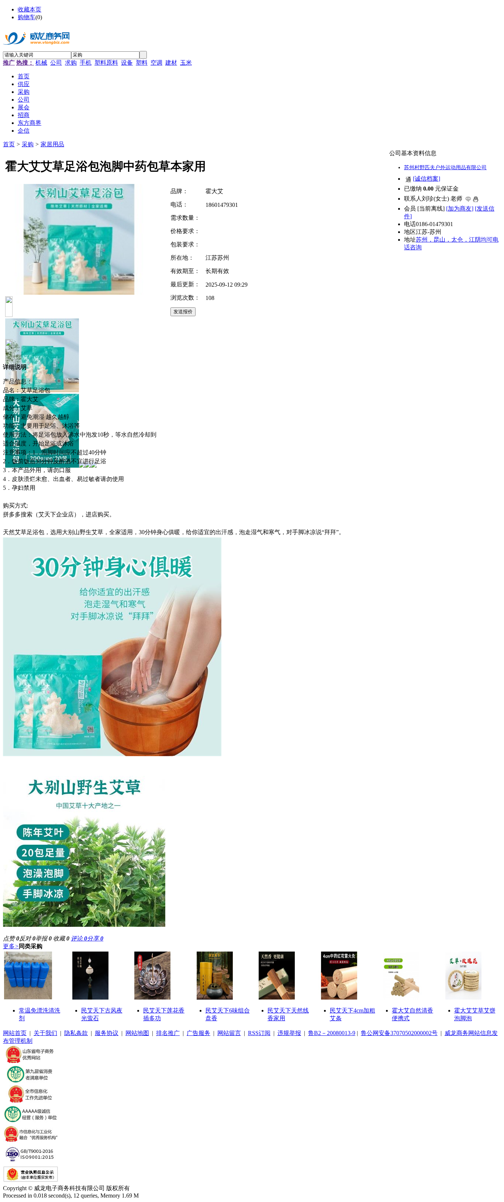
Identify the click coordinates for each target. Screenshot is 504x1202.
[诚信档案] (426, 178)
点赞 (11, 938)
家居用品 (52, 144)
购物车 (26, 17)
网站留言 (229, 1033)
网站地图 (137, 1033)
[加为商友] (459, 208)
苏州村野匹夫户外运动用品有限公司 (445, 167)
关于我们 (45, 1033)
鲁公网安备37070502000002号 (399, 1033)
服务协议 (106, 1033)
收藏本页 (29, 9)
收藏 (61, 938)
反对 (27, 938)
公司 (56, 62)
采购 (28, 144)
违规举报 (289, 1033)
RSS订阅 (259, 1033)
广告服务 (198, 1033)
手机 (86, 62)
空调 (156, 62)
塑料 (142, 62)
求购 (71, 62)
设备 (127, 62)
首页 (9, 144)
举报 (43, 938)
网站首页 (15, 1033)
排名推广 (168, 1033)
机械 (41, 62)
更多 (11, 946)
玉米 (186, 62)
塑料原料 (106, 62)
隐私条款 (76, 1033)
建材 (171, 62)
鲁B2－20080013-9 (331, 1033)
